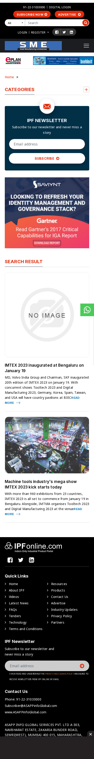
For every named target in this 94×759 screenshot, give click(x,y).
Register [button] (38, 32)
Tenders (15, 616)
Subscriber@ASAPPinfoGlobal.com (31, 705)
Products (58, 590)
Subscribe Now (30, 14)
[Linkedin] (71, 32)
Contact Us (59, 596)
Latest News (19, 603)
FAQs (13, 609)
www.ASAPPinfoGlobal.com (26, 712)
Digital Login (60, 7)
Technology (18, 622)
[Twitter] (64, 32)
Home (9, 77)
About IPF (16, 590)
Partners (57, 622)
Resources (59, 584)
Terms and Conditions (26, 629)
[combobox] (16, 22)
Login (22, 32)
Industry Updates (64, 609)
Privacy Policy (61, 616)
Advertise (67, 14)
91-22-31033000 (34, 7)
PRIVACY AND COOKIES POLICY (59, 673)
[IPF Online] (33, 45)
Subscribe (45, 158)
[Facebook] (56, 32)
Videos (14, 596)
